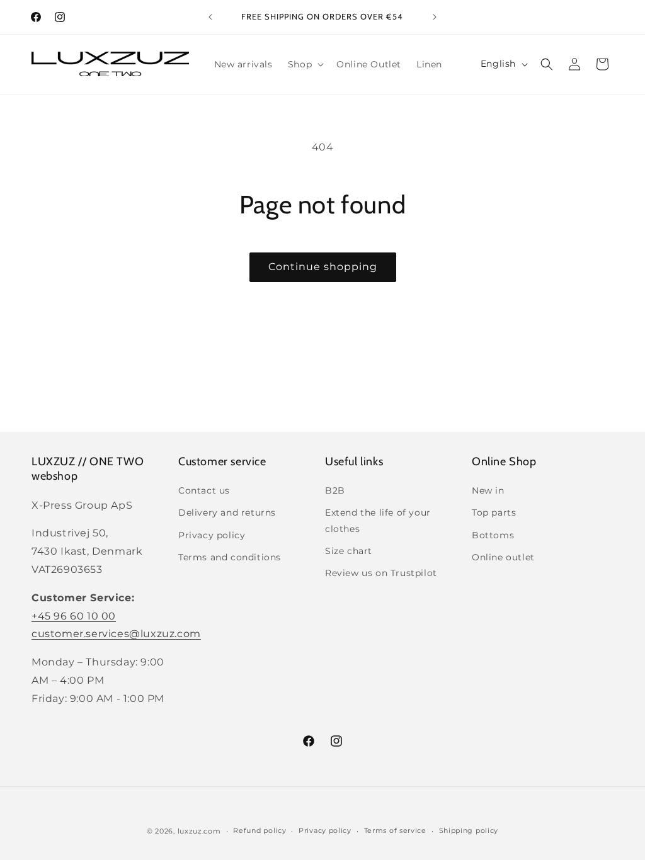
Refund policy (259, 830)
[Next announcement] (434, 17)
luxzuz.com (199, 831)
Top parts (494, 512)
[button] (304, 64)
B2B (335, 490)
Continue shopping (322, 267)
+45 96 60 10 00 (73, 616)
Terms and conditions (229, 557)
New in (488, 490)
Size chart (348, 551)
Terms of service (395, 830)
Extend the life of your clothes (378, 520)
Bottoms (493, 535)
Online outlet (503, 557)
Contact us (204, 490)
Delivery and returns (227, 512)
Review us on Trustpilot (381, 573)
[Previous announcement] (210, 17)
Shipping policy (469, 830)
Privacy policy (211, 535)
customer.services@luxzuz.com (116, 634)
